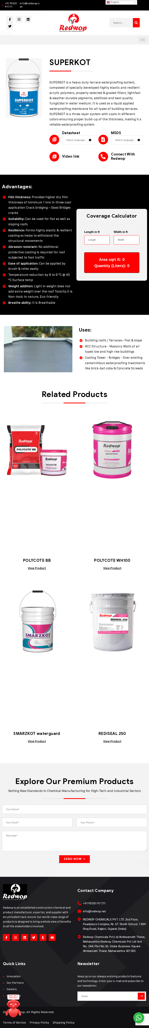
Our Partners (15, 983)
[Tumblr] (43, 937)
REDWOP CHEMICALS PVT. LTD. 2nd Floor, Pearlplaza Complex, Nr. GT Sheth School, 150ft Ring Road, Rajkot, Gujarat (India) (114, 924)
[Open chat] (13, 1007)
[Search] (136, 22)
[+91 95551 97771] (79, 903)
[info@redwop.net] (79, 911)
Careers (12, 989)
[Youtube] (52, 937)
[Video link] (54, 156)
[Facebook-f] (9, 19)
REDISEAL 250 (112, 733)
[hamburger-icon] (142, 40)
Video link (71, 156)
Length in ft (92, 232)
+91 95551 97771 (11, 5)
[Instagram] (19, 19)
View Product (37, 568)
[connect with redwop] (103, 156)
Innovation (14, 976)
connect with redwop (123, 156)
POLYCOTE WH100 (112, 560)
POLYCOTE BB (37, 560)
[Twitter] (9, 26)
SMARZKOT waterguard (36, 733)
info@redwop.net (30, 5)
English (114, 2)
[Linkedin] (28, 19)
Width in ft (121, 232)
